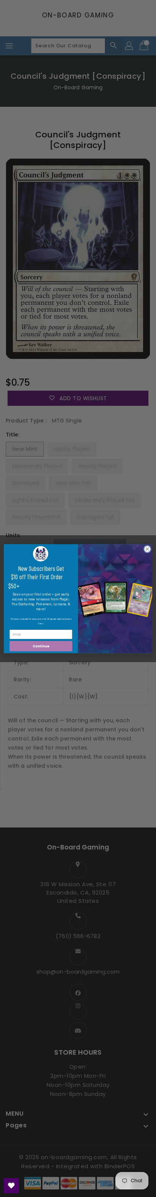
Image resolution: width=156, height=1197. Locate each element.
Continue (41, 646)
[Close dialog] (147, 549)
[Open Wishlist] (11, 1185)
